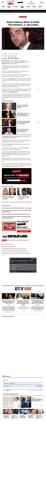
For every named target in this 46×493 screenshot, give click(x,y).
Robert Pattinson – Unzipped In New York (9, 246)
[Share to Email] (16, 55)
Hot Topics (24, 235)
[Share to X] (9, 55)
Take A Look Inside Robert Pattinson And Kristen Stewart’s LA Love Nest (14, 248)
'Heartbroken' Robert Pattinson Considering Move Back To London (16, 214)
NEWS (3, 6)
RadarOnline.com (5, 63)
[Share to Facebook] (5, 55)
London (18, 235)
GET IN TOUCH (24, 231)
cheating (10, 236)
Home (3, 13)
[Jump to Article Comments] (2, 55)
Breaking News (24, 236)
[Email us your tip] (10, 4)
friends (4, 236)
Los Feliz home (12, 78)
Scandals (6, 13)
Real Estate (16, 236)
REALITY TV (9, 7)
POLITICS (16, 6)
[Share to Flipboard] (12, 55)
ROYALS (28, 6)
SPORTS (40, 6)
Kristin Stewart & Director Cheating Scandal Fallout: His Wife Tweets (16, 207)
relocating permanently (19, 62)
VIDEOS (34, 6)
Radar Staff (5, 53)
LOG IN (42, 2)
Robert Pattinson (11, 13)
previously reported (15, 136)
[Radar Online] (20, 2)
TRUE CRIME (22, 7)
